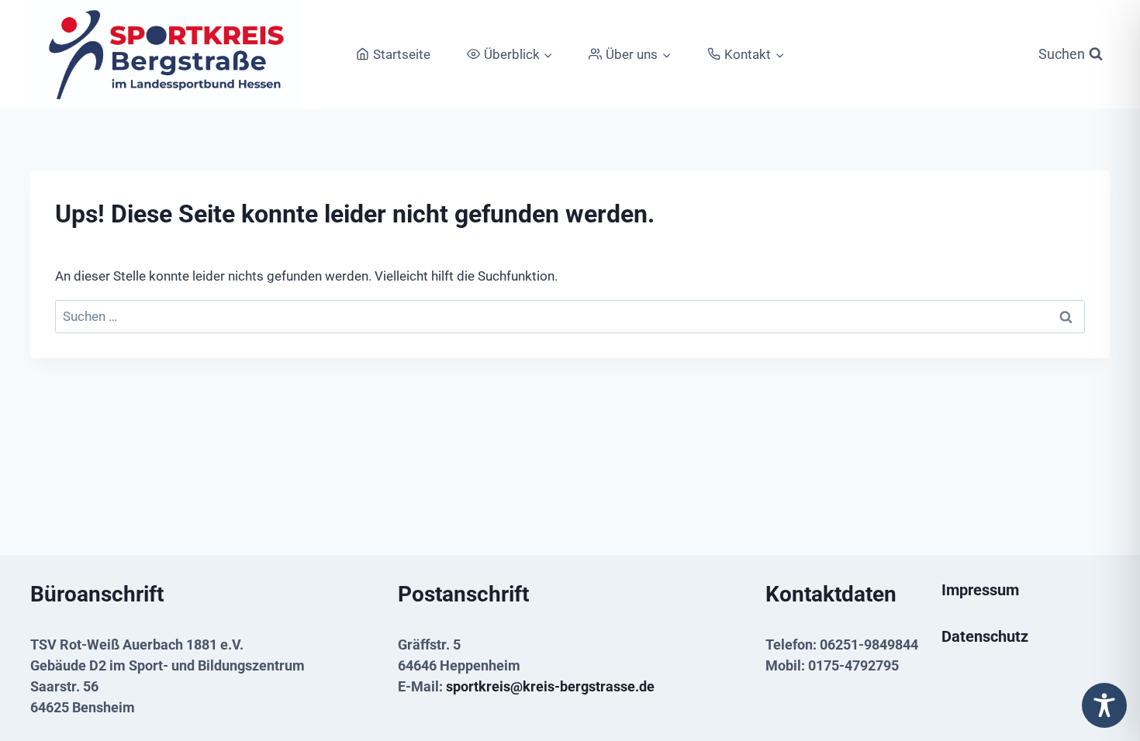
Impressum (980, 590)
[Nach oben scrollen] (1103, 673)
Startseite (401, 54)
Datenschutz (984, 636)
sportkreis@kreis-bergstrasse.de (550, 686)
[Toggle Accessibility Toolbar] (1104, 705)
